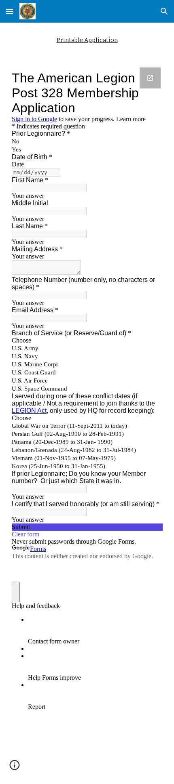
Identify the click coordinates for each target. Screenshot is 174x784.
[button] (9, 11)
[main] (87, 40)
